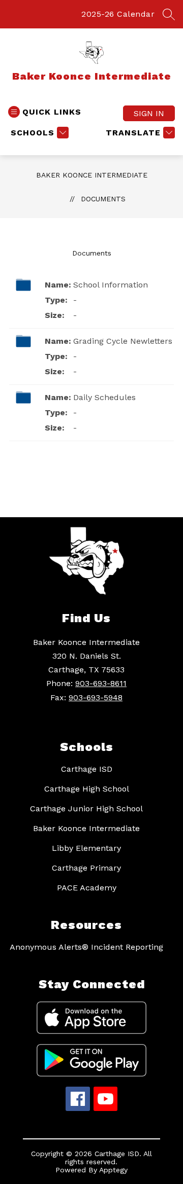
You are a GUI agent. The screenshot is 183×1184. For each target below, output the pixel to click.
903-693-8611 (101, 683)
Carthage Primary (86, 868)
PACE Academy (86, 887)
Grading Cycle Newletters (122, 341)
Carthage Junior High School (86, 808)
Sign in (149, 113)
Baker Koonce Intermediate (91, 175)
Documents (103, 199)
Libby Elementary (86, 848)
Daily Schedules (104, 397)
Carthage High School (86, 789)
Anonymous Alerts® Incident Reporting (86, 947)
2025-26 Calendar (118, 14)
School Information (110, 285)
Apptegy (113, 1170)
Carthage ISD (86, 769)
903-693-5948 (96, 697)
